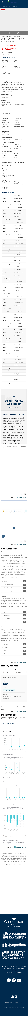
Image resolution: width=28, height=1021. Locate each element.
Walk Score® (17, 504)
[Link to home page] (14, 2)
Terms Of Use (8, 1002)
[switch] (18, 33)
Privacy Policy (19, 1002)
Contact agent (5, 32)
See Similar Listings (8, 57)
